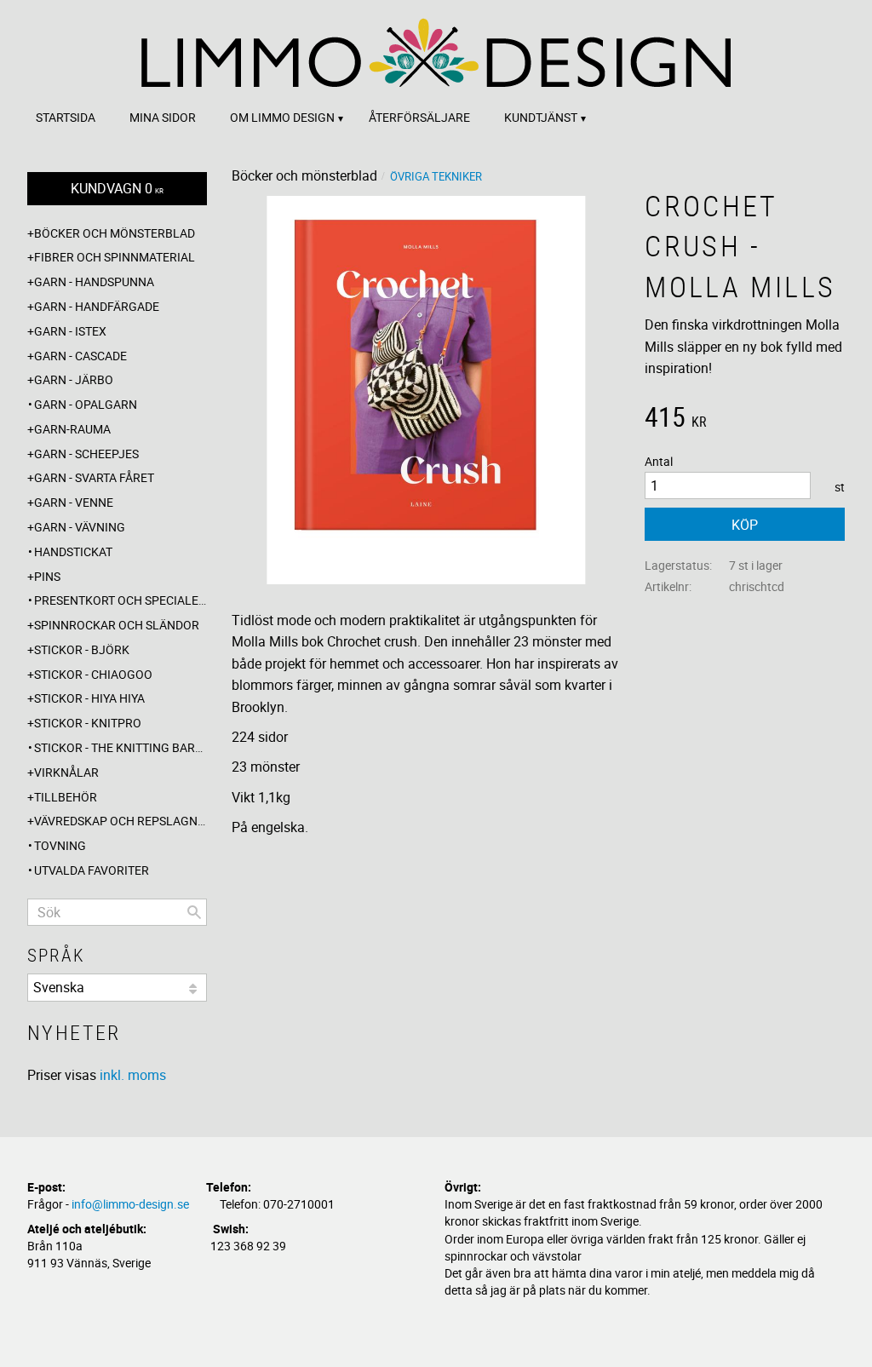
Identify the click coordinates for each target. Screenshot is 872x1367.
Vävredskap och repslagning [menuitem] (120, 821)
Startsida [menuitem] (65, 117)
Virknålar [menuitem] (66, 772)
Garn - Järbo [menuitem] (73, 379)
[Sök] (194, 912)
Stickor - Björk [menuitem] (81, 649)
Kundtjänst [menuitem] (540, 117)
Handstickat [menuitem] (73, 551)
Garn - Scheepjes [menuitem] (86, 453)
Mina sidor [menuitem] (162, 117)
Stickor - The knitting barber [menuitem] (120, 747)
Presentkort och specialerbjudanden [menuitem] (120, 600)
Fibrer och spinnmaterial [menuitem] (114, 257)
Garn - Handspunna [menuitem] (94, 281)
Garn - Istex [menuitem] (70, 331)
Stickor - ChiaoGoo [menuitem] (93, 674)
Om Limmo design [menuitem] (282, 117)
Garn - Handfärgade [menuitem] (96, 306)
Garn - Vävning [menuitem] (79, 527)
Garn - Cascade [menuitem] (80, 355)
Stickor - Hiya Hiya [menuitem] (89, 698)
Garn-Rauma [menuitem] (72, 429)
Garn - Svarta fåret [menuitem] (94, 477)
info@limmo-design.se (130, 1204)
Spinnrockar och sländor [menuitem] (116, 625)
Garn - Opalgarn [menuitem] (85, 404)
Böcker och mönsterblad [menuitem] (114, 233)
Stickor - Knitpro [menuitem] (87, 723)
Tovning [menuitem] (60, 845)
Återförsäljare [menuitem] (419, 117)
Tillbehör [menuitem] (65, 797)
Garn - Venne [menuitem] (73, 502)
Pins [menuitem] (47, 576)
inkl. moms (133, 1074)
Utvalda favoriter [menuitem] (91, 870)
